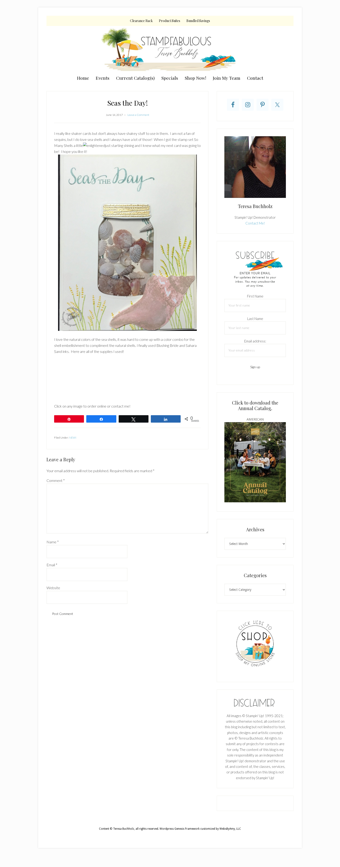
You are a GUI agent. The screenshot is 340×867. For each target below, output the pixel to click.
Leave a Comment (138, 115)
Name (52, 542)
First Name (255, 296)
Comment (55, 480)
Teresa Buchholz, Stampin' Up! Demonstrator (170, 49)
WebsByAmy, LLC (230, 828)
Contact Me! (255, 223)
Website (53, 587)
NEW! (72, 437)
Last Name (255, 318)
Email (51, 565)
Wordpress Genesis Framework (180, 828)
